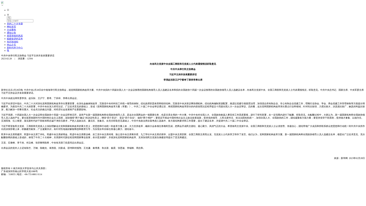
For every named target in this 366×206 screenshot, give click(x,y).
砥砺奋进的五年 (15, 38)
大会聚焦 (11, 29)
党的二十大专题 (15, 23)
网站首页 (11, 26)
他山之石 (11, 44)
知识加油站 (12, 41)
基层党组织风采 (15, 35)
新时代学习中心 (15, 47)
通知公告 (11, 32)
